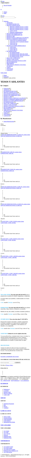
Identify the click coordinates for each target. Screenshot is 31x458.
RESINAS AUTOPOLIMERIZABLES (16, 45)
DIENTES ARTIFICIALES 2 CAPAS (19, 29)
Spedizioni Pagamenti (9, 403)
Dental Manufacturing (9, 121)
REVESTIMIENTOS (12, 62)
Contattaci (6, 407)
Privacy (5, 406)
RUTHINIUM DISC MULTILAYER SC (20, 55)
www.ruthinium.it (24, 380)
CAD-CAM (6, 394)
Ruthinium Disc (7, 436)
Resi (5, 405)
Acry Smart (6, 431)
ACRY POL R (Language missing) (18, 40)
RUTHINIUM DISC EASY (16, 56)
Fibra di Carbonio (8, 393)
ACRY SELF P (13, 48)
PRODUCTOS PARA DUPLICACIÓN (16, 60)
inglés (5, 13)
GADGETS (9, 70)
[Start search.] (15, 17)
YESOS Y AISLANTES (13, 59)
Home (5, 75)
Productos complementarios (16, 32)
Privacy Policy (9, 365)
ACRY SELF (13, 47)
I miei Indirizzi (7, 420)
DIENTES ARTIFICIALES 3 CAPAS (19, 28)
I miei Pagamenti (8, 419)
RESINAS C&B (11, 36)
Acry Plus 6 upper (8, 448)
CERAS (9, 67)
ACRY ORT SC (13, 49)
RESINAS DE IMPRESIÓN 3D (14, 35)
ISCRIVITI (17, 362)
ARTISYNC (10, 22)
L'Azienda (6, 390)
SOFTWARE (10, 68)
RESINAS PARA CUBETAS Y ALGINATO (18, 37)
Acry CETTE (7, 433)
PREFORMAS (10, 63)
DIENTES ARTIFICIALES (13, 25)
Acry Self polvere (8, 452)
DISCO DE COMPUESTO (13, 58)
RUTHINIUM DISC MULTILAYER (19, 54)
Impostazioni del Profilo (9, 422)
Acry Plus (6, 432)
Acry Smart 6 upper (8, 446)
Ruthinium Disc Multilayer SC (11, 450)
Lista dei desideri (8, 418)
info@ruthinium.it (15, 380)
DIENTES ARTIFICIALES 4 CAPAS (19, 26)
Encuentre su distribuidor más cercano (10, 356)
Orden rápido (4, 72)
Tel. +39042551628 (5, 380)
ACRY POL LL (13, 43)
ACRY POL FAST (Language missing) (19, 41)
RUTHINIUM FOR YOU (13, 24)
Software (6, 435)
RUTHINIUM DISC (12, 51)
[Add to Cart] (1, 168)
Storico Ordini (7, 416)
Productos (6, 21)
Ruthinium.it (7, 389)
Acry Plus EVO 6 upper (9, 449)
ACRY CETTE (13, 30)
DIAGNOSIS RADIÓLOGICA (14, 33)
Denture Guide (7, 392)
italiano (5, 12)
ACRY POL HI (13, 44)
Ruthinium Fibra (7, 437)
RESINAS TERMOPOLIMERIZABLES (17, 39)
